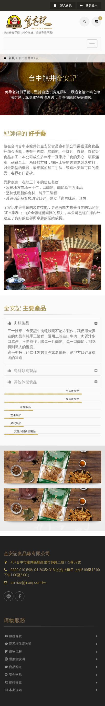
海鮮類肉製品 (25, 370)
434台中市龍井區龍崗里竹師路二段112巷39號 (45, 562)
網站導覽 (15, 682)
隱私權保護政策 (19, 644)
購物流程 (15, 651)
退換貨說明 (16, 659)
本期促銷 (15, 690)
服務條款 (15, 636)
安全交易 (15, 674)
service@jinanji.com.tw (28, 583)
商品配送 (15, 667)
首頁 (12, 58)
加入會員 (65, 5)
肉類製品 (21, 323)
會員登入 (91, 5)
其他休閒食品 (25, 382)
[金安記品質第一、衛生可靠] (52, 257)
